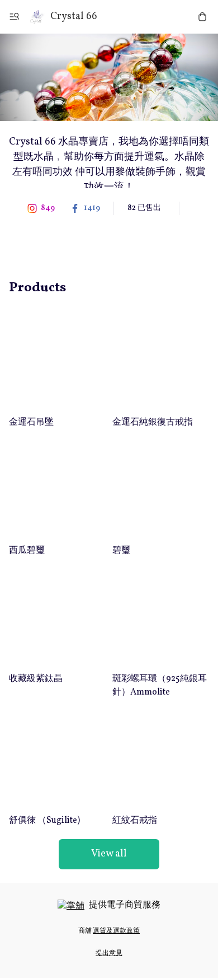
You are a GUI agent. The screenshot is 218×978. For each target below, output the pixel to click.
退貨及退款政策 (116, 930)
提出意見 (109, 953)
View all (109, 854)
